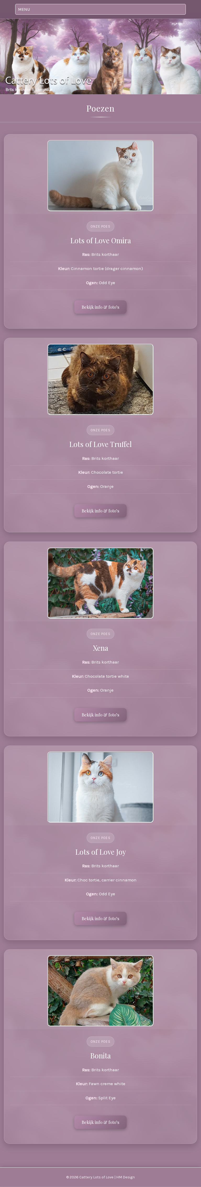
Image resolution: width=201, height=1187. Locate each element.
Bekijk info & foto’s (100, 307)
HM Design (125, 1177)
